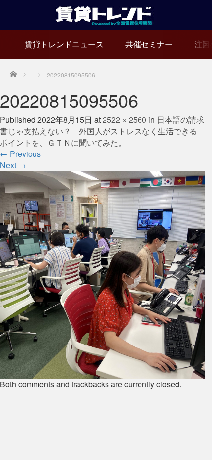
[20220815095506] (102, 274)
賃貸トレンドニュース (64, 44)
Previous (20, 153)
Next (13, 165)
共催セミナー (149, 44)
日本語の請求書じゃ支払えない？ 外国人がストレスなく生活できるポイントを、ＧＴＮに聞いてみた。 (102, 131)
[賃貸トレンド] (106, 13)
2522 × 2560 (124, 119)
